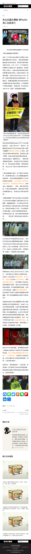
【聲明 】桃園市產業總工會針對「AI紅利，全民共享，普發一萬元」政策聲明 (15, 482)
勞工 (4, 15)
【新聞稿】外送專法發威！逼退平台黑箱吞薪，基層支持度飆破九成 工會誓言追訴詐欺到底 (15, 534)
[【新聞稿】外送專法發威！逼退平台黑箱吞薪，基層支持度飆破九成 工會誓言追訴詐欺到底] (15, 521)
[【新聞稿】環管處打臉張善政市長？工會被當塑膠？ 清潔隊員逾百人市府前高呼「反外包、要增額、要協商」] (15, 494)
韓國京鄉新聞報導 (21, 290)
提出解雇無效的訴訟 (19, 320)
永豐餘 (10, 406)
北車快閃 (8, 279)
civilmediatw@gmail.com (15, 552)
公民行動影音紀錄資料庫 (19, 430)
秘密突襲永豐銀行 (8, 282)
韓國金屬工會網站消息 (15, 151)
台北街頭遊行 (20, 279)
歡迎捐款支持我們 (18, 447)
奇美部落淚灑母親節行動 (9, 412)
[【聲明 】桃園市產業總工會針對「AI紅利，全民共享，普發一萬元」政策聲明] (15, 469)
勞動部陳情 (19, 277)
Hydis (6, 406)
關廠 (14, 406)
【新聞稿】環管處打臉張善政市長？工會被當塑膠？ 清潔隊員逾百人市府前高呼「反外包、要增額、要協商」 (15, 508)
